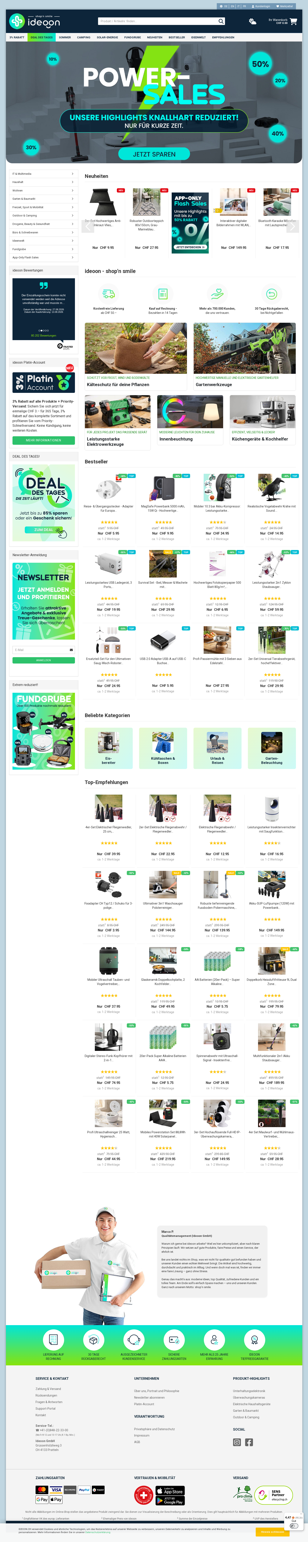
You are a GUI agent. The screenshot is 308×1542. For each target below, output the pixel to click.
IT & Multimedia (21, 173)
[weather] (253, 21)
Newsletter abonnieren (149, 1397)
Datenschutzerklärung (97, 1532)
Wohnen (17, 190)
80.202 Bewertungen (43, 335)
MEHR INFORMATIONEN (43, 440)
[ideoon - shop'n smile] (50, 21)
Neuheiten (154, 37)
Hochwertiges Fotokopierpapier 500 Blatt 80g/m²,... (217, 585)
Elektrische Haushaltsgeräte (252, 1404)
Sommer (65, 37)
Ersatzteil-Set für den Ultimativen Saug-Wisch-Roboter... (108, 661)
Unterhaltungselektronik (249, 1391)
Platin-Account (144, 1404)
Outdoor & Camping (24, 215)
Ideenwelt (198, 37)
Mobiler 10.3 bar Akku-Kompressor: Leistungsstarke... (217, 508)
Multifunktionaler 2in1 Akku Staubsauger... (271, 1058)
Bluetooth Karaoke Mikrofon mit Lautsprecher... (277, 223)
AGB (137, 1442)
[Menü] (301, 1514)
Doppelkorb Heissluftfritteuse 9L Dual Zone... (272, 982)
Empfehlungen (223, 37)
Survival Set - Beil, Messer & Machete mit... (163, 585)
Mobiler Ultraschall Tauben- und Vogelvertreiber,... (108, 982)
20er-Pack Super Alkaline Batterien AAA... (162, 1058)
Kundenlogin (262, 6)
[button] (87, 226)
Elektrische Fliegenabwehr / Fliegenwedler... (217, 829)
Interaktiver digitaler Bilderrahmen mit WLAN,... (234, 223)
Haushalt (17, 182)
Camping (83, 37)
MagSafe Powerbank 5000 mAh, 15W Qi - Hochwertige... (163, 508)
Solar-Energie (107, 37)
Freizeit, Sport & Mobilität (27, 207)
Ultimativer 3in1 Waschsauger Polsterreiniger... (163, 905)
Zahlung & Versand (48, 1389)
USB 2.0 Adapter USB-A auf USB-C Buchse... (163, 661)
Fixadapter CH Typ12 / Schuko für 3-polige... (108, 905)
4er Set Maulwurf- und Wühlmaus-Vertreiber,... (272, 1134)
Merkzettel (286, 6)
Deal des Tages (41, 37)
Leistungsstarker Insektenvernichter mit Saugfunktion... (272, 829)
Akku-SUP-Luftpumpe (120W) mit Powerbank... (271, 905)
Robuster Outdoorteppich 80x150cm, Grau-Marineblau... (147, 225)
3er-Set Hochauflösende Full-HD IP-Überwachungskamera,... (217, 1134)
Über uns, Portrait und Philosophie (156, 1391)
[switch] (294, 1525)
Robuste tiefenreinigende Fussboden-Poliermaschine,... (217, 905)
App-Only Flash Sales (25, 257)
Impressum (141, 1435)
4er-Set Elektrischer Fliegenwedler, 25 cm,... (109, 829)
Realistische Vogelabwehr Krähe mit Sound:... (272, 508)
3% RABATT (17, 37)
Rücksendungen (46, 1395)
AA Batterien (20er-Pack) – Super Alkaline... (217, 982)
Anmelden (43, 660)
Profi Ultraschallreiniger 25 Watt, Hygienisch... (108, 1134)
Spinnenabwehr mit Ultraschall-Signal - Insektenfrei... (217, 1058)
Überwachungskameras (249, 1397)
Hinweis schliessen (272, 1532)
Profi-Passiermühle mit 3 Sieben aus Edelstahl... (217, 661)
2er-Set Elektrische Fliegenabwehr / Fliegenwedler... (163, 829)
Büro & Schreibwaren (25, 232)
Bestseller (177, 37)
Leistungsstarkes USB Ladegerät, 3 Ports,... (108, 585)
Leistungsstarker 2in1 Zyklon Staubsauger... (272, 585)
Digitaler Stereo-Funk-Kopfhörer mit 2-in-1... (109, 1058)
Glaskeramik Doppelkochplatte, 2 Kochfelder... (163, 982)
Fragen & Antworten (49, 1402)
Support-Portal (45, 1408)
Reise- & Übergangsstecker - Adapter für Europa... (108, 508)
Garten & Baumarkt (23, 198)
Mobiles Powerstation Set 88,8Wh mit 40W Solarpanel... (163, 1134)
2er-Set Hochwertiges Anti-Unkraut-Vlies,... (103, 223)
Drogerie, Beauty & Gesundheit (31, 224)
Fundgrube (132, 37)
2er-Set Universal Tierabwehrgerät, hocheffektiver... (271, 661)
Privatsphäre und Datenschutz (154, 1429)
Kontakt (41, 1415)
